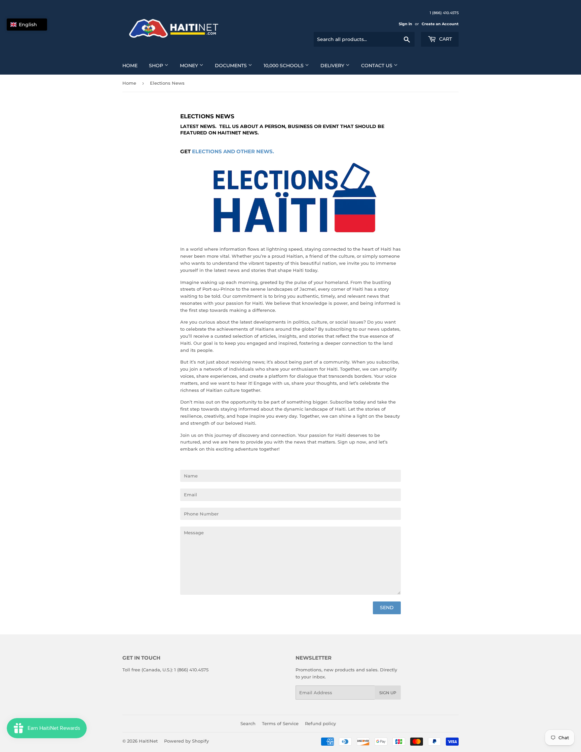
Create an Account (440, 24)
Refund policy (320, 723)
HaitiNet (148, 741)
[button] (27, 24)
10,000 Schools (284, 65)
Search (248, 723)
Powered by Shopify (186, 741)
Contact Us (377, 65)
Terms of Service (280, 723)
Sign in (405, 24)
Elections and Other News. (233, 152)
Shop (156, 65)
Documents (231, 65)
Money (189, 65)
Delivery (333, 65)
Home (130, 65)
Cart (445, 39)
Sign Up (387, 692)
